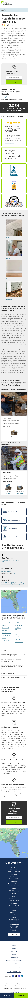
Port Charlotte (6, 633)
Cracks (7, 237)
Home (2, 9)
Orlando (14, 896)
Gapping (8, 278)
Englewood (18, 632)
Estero (16, 634)
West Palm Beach (14, 924)
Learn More (13, 439)
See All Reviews (9, 143)
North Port (18, 623)
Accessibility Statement (14, 992)
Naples (4, 625)
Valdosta (14, 917)
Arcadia (17, 637)
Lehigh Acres (6, 635)
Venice (4, 638)
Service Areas (8, 9)
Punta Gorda (6, 640)
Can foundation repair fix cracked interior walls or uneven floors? (12, 672)
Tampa (14, 910)
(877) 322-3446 (6, 571)
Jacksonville (14, 881)
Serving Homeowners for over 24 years (13, 97)
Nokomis (17, 639)
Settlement (9, 299)
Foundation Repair (14, 957)
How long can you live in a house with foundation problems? (11, 660)
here (15, 573)
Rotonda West (19, 642)
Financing (14, 954)
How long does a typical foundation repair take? (10, 678)
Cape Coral (5, 628)
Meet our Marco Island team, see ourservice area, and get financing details (12, 583)
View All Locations (14, 934)
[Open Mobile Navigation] (24, 3)
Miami (14, 888)
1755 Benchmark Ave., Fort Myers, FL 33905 (12, 561)
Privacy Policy (14, 990)
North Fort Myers (18, 628)
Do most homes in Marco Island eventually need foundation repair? (10, 655)
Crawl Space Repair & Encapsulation (14, 960)
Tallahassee (14, 903)
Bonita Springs (19, 625)
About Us (14, 945)
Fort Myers (5, 630)
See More (4, 60)
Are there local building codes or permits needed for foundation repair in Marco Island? (12, 667)
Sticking (8, 258)
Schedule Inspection (14, 82)
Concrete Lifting (14, 963)
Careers (14, 948)
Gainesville (14, 874)
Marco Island (6, 623)
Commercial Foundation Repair (14, 966)
